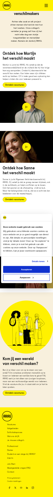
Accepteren (26, 269)
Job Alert (11, 464)
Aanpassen (25, 277)
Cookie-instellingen (14, 481)
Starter (10, 450)
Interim (10, 458)
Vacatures (11, 424)
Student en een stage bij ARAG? (21, 454)
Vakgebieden (12, 428)
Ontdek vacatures (14, 85)
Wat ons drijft (13, 436)
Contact (10, 472)
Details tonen (38, 261)
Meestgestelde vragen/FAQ (19, 468)
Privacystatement (13, 478)
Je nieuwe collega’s (15, 440)
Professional (12, 446)
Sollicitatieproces (14, 432)
